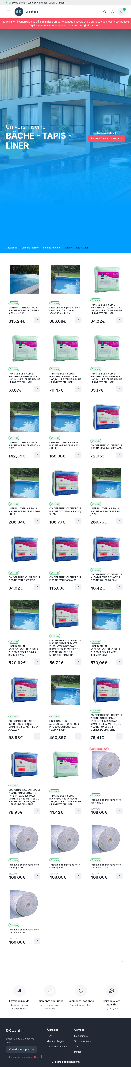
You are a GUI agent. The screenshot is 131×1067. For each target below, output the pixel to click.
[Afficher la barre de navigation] (105, 12)
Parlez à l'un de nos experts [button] (106, 138)
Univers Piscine (30, 247)
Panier (77, 1051)
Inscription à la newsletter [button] (23, 1057)
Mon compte (81, 1036)
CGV (49, 1036)
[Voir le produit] (37, 320)
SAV (76, 1046)
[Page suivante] (122, 961)
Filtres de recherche (67, 1061)
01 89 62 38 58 (16, 2)
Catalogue (11, 247)
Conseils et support (20, 1049)
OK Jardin (14, 1030)
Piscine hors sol (52, 247)
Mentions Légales (56, 1041)
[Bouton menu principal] (8, 12)
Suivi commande (83, 1041)
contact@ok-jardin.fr (87, 25)
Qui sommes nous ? (57, 1046)
